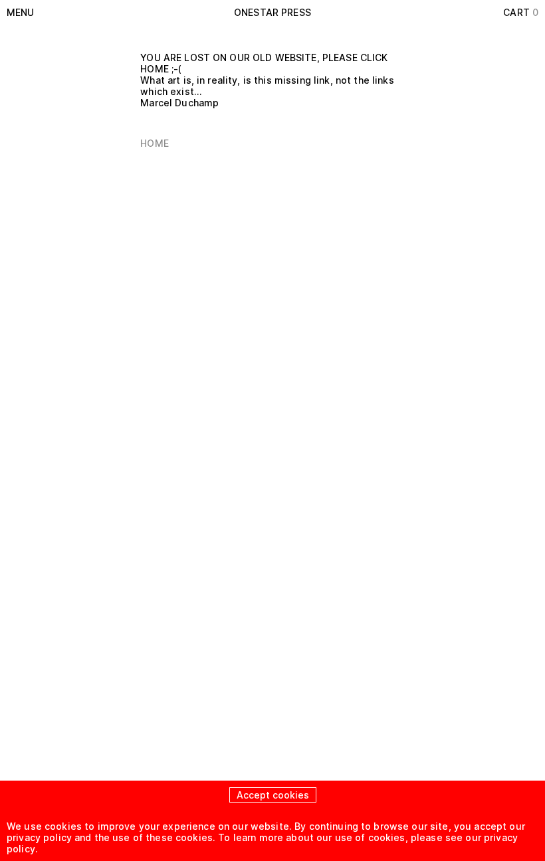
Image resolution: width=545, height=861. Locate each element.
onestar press (272, 12)
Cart (520, 12)
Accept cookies (273, 795)
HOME (154, 143)
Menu (21, 12)
